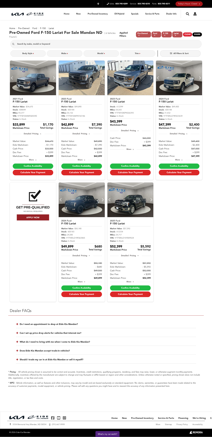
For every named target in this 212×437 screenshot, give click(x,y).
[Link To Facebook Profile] (53, 418)
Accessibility (197, 425)
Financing (183, 418)
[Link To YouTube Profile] (59, 418)
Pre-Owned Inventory (98, 14)
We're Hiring (199, 418)
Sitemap (168, 425)
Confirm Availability (33, 166)
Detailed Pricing (31, 134)
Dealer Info (171, 14)
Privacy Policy (182, 425)
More (31, 160)
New (78, 14)
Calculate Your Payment (32, 172)
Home (66, 14)
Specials (134, 14)
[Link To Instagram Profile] (64, 418)
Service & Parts (152, 14)
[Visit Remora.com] (196, 433)
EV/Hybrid (119, 14)
